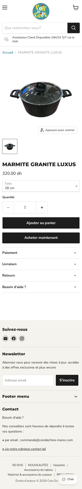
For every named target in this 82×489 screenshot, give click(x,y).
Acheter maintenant (41, 237)
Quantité (8, 197)
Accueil (7, 52)
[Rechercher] (73, 28)
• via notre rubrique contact (24, 449)
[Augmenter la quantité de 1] (42, 207)
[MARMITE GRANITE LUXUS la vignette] (10, 146)
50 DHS (17, 465)
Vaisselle (59, 465)
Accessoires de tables (38, 470)
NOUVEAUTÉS (38, 465)
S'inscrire (67, 380)
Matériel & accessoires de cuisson (30, 475)
